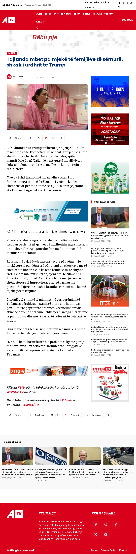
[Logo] (9, 20)
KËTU (21, 387)
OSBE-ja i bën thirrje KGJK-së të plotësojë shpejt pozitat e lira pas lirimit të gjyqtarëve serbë (107, 250)
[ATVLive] (10, 76)
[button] (37, 27)
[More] (61, 138)
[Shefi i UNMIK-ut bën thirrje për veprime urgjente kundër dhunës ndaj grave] (110, 217)
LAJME (12, 53)
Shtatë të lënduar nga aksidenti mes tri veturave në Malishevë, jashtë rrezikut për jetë (110, 316)
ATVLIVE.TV (15, 392)
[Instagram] (123, 3)
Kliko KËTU (31, 405)
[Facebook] (119, 3)
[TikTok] (127, 3)
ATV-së (64, 400)
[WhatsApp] (53, 138)
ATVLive (19, 76)
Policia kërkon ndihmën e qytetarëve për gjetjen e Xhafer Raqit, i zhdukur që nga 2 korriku (109, 329)
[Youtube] (119, 7)
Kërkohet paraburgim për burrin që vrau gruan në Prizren (110, 351)
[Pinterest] (45, 138)
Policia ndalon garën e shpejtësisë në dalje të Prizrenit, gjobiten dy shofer (109, 340)
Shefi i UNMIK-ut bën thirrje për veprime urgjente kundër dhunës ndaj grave (110, 235)
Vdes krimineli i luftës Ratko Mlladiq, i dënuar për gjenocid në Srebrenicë (108, 262)
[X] (131, 3)
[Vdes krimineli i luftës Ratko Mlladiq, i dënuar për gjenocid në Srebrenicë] (85, 456)
